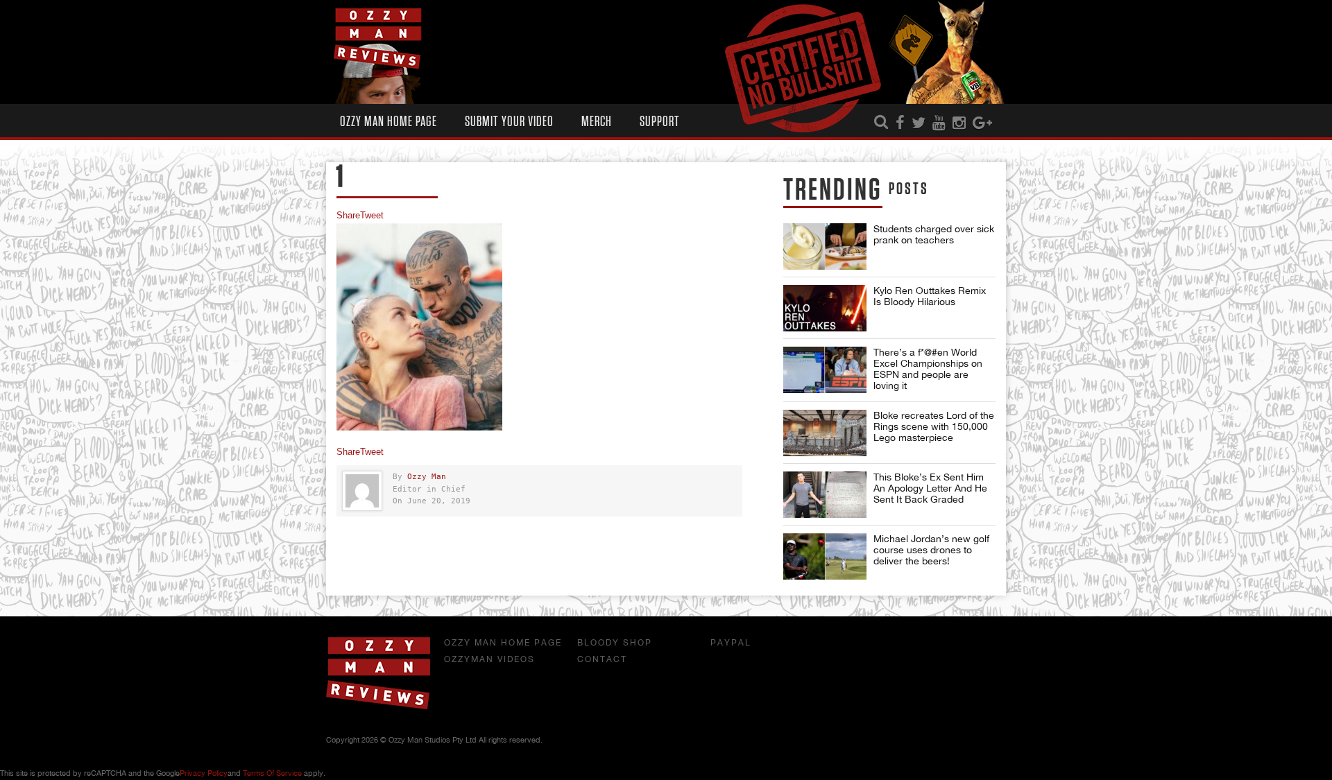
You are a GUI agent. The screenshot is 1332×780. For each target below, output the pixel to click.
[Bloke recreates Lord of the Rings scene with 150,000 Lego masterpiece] (825, 433)
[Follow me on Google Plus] (982, 123)
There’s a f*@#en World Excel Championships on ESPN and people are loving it (927, 369)
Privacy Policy (204, 773)
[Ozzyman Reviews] (378, 706)
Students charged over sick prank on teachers (933, 234)
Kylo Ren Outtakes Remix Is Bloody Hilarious (929, 296)
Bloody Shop (614, 643)
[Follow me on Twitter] (918, 123)
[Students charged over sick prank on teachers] (825, 246)
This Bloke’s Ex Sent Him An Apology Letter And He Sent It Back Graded (930, 488)
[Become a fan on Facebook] (900, 123)
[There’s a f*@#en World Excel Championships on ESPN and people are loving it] (825, 369)
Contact (602, 659)
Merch (596, 121)
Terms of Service (272, 773)
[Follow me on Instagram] (959, 123)
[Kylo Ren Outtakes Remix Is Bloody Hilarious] (825, 308)
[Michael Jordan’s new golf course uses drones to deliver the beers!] (825, 556)
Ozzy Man (426, 476)
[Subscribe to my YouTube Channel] (939, 123)
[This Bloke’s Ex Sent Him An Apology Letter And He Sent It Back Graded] (825, 494)
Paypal (730, 643)
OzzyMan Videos (489, 659)
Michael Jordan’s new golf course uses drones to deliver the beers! (931, 549)
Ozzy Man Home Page (388, 121)
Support (660, 121)
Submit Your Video (509, 121)
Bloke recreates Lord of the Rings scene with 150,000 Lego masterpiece (933, 426)
